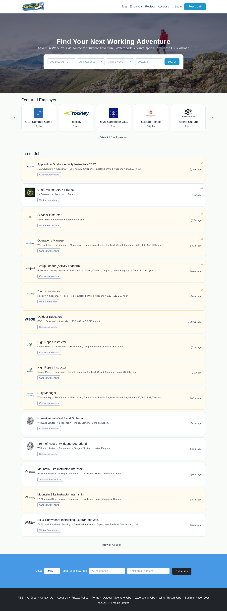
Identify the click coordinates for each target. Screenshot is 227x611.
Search (172, 61)
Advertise (163, 6)
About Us (62, 597)
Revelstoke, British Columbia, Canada (101, 473)
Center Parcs (44, 346)
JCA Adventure (45, 168)
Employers (136, 6)
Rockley (41, 295)
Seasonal (61, 168)
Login (178, 6)
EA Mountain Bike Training (51, 473)
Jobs (124, 6)
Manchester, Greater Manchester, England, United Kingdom (101, 245)
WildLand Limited (46, 422)
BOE (39, 321)
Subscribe (182, 571)
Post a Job (195, 6)
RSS (20, 597)
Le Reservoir (44, 194)
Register (150, 6)
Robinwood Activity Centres (51, 270)
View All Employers (112, 137)
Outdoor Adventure (49, 174)
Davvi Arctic (43, 219)
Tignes (71, 194)
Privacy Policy (79, 597)
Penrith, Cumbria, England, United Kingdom (91, 372)
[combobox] (91, 61)
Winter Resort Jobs (49, 200)
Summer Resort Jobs (50, 479)
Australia (63, 321)
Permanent (60, 245)
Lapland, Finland (75, 219)
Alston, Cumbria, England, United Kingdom (107, 270)
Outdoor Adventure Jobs (117, 597)
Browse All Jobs (112, 544)
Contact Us (46, 597)
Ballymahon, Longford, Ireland (86, 346)
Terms (95, 597)
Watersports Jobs (48, 301)
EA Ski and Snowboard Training (53, 524)
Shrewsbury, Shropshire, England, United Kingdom (96, 168)
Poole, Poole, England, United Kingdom (83, 295)
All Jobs (31, 597)
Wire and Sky (44, 245)
